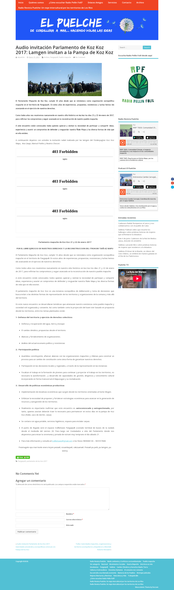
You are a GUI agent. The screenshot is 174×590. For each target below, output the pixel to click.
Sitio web (69, 525)
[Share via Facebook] (172, 180)
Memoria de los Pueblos (126, 573)
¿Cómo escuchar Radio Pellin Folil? (66, 2)
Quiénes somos (36, 2)
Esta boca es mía (146, 564)
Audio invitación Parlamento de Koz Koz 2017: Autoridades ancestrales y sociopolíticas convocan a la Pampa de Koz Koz (35, 547)
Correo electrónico (74, 519)
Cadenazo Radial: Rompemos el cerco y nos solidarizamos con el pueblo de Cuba (136, 224)
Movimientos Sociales (117, 564)
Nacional (104, 564)
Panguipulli (54, 57)
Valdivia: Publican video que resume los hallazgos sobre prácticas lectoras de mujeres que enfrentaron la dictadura (136, 232)
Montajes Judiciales (144, 573)
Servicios (112, 2)
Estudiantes (94, 567)
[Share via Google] (172, 184)
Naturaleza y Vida (119, 576)
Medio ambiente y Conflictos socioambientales (124, 561)
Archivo (140, 2)
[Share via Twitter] (172, 188)
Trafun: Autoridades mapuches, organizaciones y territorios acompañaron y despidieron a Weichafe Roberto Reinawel (92, 547)
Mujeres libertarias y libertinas (101, 576)
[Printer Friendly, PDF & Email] (23, 457)
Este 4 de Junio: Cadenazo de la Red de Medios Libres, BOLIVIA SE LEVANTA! (137, 239)
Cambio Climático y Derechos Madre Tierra (132, 567)
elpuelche (21, 57)
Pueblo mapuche (65, 57)
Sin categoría (95, 564)
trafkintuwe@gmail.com (62, 441)
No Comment (80, 57)
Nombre (70, 514)
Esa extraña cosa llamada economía (103, 573)
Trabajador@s (133, 576)
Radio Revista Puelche (98, 561)
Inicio (20, 2)
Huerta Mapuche (133, 564)
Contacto (126, 2)
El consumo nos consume (133, 570)
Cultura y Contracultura (98, 570)
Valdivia (112, 567)
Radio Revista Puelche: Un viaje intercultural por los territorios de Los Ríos (55, 7)
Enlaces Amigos (95, 2)
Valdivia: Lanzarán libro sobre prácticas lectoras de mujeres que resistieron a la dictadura (137, 246)
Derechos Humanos (116, 570)
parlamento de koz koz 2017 (37, 461)
